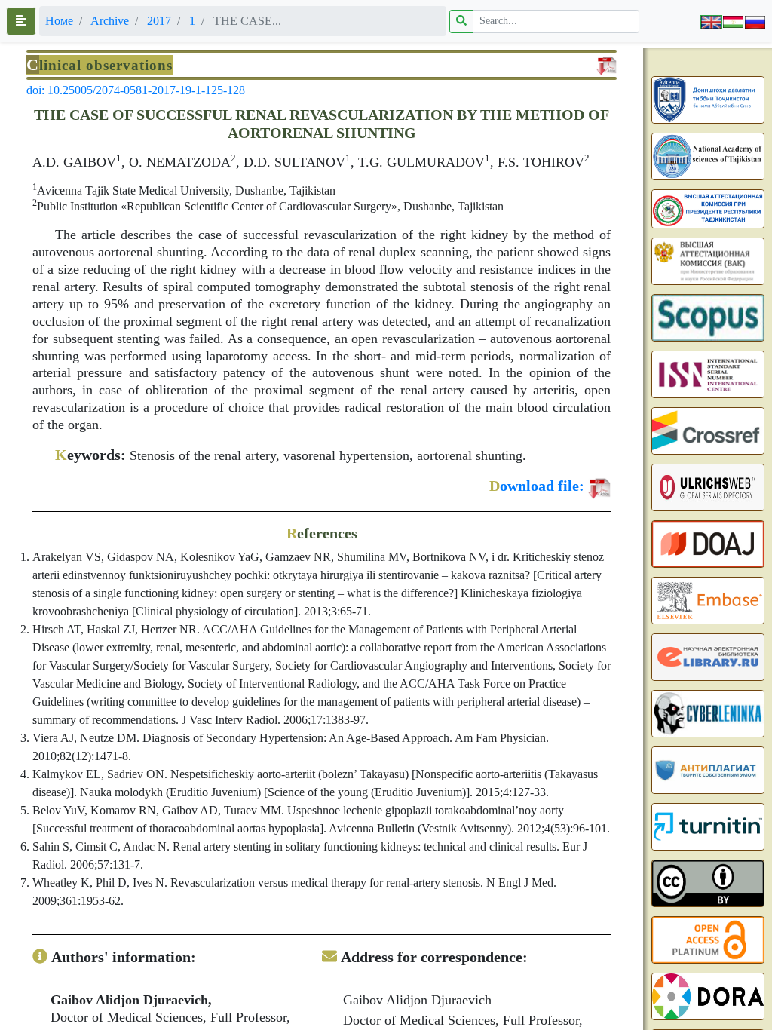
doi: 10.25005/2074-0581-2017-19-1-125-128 (135, 90)
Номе (59, 20)
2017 (159, 20)
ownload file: (536, 485)
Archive (109, 20)
